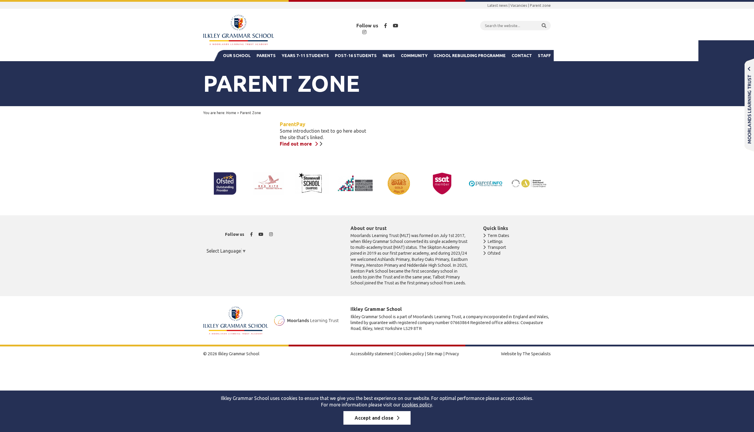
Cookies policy (410, 353)
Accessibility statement (371, 353)
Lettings (495, 241)
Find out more (296, 143)
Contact (522, 55)
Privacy (452, 353)
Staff (544, 55)
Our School (237, 55)
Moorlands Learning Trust (749, 105)
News (389, 55)
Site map (434, 353)
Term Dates (498, 235)
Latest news (497, 5)
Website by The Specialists (526, 353)
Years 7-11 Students (305, 55)
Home (231, 113)
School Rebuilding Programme (470, 55)
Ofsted (493, 253)
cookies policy (417, 404)
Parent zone (540, 5)
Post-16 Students (356, 55)
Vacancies (518, 5)
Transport (496, 247)
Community (414, 55)
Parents (266, 55)
